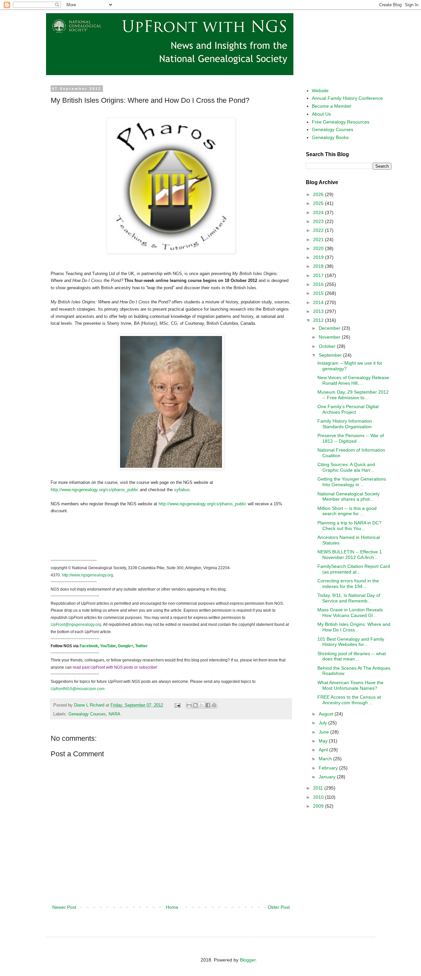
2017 (319, 275)
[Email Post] (177, 705)
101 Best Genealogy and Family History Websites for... (350, 641)
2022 (319, 230)
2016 (319, 284)
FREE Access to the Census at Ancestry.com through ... (349, 699)
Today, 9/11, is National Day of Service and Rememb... (348, 598)
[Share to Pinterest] (214, 705)
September (331, 355)
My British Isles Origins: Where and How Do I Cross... (353, 627)
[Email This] (189, 705)
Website (320, 90)
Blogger (248, 959)
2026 (319, 194)
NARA (114, 714)
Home (172, 907)
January (328, 776)
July (323, 722)
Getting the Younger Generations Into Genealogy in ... (351, 481)
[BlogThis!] (195, 705)
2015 (319, 293)
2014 (319, 302)
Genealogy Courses (87, 714)
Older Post (279, 907)
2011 (318, 788)
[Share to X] (201, 705)
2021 (319, 239)
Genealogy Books (330, 137)
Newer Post (64, 907)
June (324, 732)
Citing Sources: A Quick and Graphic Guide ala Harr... (346, 467)
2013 (319, 311)
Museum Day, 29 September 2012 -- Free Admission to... (353, 394)
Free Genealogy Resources (340, 122)
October (328, 346)
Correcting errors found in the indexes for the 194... (348, 583)
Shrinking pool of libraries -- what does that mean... (351, 656)
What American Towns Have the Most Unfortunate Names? (350, 685)
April (324, 749)
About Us (321, 114)
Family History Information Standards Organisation (344, 423)
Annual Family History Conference (347, 98)
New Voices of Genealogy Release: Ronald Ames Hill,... (353, 380)
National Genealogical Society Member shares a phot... (348, 496)
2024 (319, 212)
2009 (319, 806)
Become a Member (332, 106)
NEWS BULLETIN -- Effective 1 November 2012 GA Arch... (349, 554)
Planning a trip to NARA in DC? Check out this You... (349, 525)
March (326, 758)
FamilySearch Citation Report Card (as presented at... (353, 569)
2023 (319, 221)
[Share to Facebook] (208, 705)
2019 (319, 257)
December (330, 328)
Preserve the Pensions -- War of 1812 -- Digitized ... (350, 438)
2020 (319, 248)
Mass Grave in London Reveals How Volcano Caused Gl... (350, 612)
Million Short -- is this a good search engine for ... (347, 511)
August (326, 713)
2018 (319, 266)
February (329, 767)
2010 (319, 797)
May (324, 740)
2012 (319, 320)
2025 (319, 203)
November (330, 337)
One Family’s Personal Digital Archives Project (348, 409)
